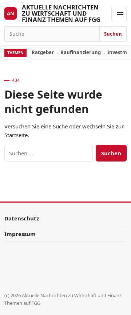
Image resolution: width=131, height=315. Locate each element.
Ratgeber (43, 52)
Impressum (20, 234)
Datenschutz (21, 218)
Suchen (113, 34)
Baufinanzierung (80, 52)
